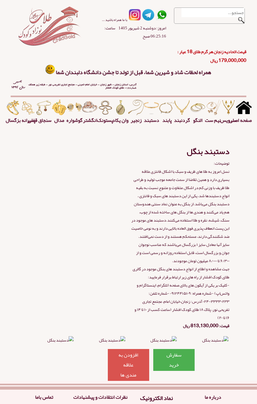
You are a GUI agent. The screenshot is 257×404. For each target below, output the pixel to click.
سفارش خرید (173, 360)
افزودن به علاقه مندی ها (128, 365)
